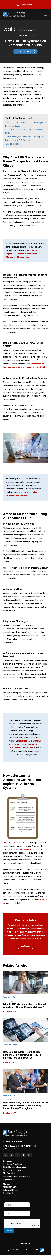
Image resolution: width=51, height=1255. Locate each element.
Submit (9, 1230)
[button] (45, 15)
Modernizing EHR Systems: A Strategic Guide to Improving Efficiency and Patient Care (25, 744)
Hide (29, 118)
